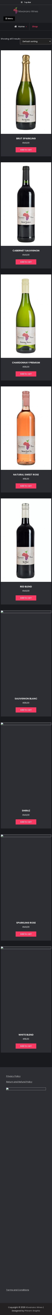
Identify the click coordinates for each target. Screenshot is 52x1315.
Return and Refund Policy (19, 1081)
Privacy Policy (13, 1076)
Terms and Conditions (17, 1289)
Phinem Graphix (32, 1310)
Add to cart (26, 149)
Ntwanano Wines (34, 1307)
